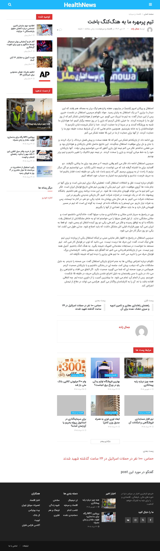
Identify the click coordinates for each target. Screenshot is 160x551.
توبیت (37, 520)
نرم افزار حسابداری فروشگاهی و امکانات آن (141, 420)
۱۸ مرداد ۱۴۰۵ (79, 430)
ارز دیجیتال (73, 500)
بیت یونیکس (34, 510)
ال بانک (36, 515)
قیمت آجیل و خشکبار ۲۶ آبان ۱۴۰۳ (22, 59)
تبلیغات (25, 546)
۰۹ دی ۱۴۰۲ (120, 28)
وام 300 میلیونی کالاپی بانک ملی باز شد (72, 383)
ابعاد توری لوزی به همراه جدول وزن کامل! (107, 420)
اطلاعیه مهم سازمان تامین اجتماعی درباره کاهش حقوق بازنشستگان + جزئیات (22, 28)
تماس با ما (13, 546)
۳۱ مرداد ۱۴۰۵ (28, 144)
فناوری (57, 515)
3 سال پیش (28, 51)
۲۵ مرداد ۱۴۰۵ (79, 389)
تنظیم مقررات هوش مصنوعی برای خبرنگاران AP (22, 73)
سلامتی (56, 500)
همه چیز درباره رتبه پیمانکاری (143, 383)
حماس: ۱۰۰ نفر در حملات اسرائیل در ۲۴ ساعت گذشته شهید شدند (108, 458)
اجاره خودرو (47, 197)
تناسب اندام (72, 510)
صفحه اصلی (148, 14)
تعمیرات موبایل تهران (31, 505)
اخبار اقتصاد (35, 500)
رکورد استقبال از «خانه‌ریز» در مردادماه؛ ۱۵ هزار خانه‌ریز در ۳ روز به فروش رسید (22, 170)
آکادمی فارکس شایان (31, 525)
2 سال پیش (28, 35)
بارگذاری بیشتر (105, 441)
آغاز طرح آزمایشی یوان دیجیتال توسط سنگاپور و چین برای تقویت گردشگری (20, 44)
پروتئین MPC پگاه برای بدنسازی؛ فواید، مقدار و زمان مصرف (20, 139)
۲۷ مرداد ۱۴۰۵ (113, 389)
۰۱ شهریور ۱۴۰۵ (146, 389)
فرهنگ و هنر (54, 510)
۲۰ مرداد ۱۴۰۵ (113, 426)
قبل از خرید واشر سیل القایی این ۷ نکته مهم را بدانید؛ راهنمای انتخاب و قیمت (20, 154)
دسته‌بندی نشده (70, 515)
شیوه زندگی (54, 505)
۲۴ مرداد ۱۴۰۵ (147, 426)
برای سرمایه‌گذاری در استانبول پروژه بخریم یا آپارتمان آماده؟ (74, 422)
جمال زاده (135, 28)
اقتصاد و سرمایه (135, 14)
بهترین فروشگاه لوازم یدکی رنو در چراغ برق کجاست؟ (106, 383)
